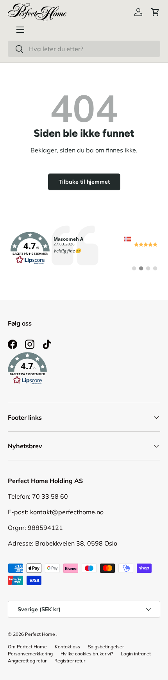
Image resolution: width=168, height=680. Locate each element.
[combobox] (84, 49)
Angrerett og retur (27, 661)
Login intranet (136, 654)
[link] (84, 248)
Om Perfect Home (27, 647)
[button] (155, 12)
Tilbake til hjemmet (84, 181)
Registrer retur (69, 661)
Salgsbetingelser (106, 647)
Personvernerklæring (30, 654)
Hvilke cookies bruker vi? (87, 654)
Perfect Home (40, 634)
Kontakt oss (67, 647)
